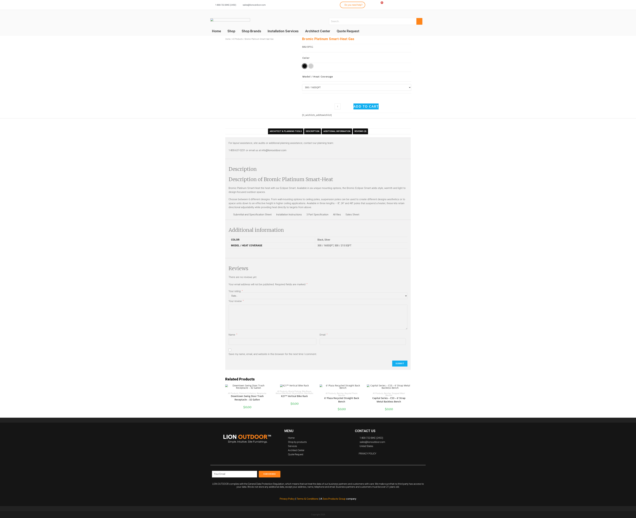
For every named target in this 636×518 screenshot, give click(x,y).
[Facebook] (404, 4)
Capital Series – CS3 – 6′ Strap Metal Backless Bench (388, 399)
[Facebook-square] (358, 473)
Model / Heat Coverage (317, 76)
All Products (233, 393)
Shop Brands (251, 31)
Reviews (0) (360, 131)
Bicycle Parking (294, 391)
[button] (352, 5)
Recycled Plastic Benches (348, 394)
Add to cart (366, 106)
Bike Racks (308, 393)
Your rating (236, 291)
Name (233, 334)
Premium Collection (247, 393)
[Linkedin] (422, 4)
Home (216, 31)
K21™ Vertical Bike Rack (294, 396)
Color (306, 57)
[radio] (304, 66)
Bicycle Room (297, 393)
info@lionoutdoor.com (274, 150)
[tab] (285, 131)
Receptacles (261, 393)
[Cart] (380, 5)
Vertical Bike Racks (283, 393)
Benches (340, 393)
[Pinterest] (373, 473)
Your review (236, 301)
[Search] (419, 21)
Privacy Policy (287, 498)
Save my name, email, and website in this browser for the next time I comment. (273, 354)
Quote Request (348, 31)
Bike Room (306, 391)
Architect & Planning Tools (286, 131)
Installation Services (283, 31)
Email (323, 334)
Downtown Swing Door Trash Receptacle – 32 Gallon (247, 398)
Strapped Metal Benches (395, 394)
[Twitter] (416, 4)
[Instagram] (410, 4)
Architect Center (317, 31)
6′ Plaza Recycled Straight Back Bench (341, 399)
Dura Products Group (334, 498)
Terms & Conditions (308, 498)
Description (312, 131)
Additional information (336, 131)
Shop (231, 31)
